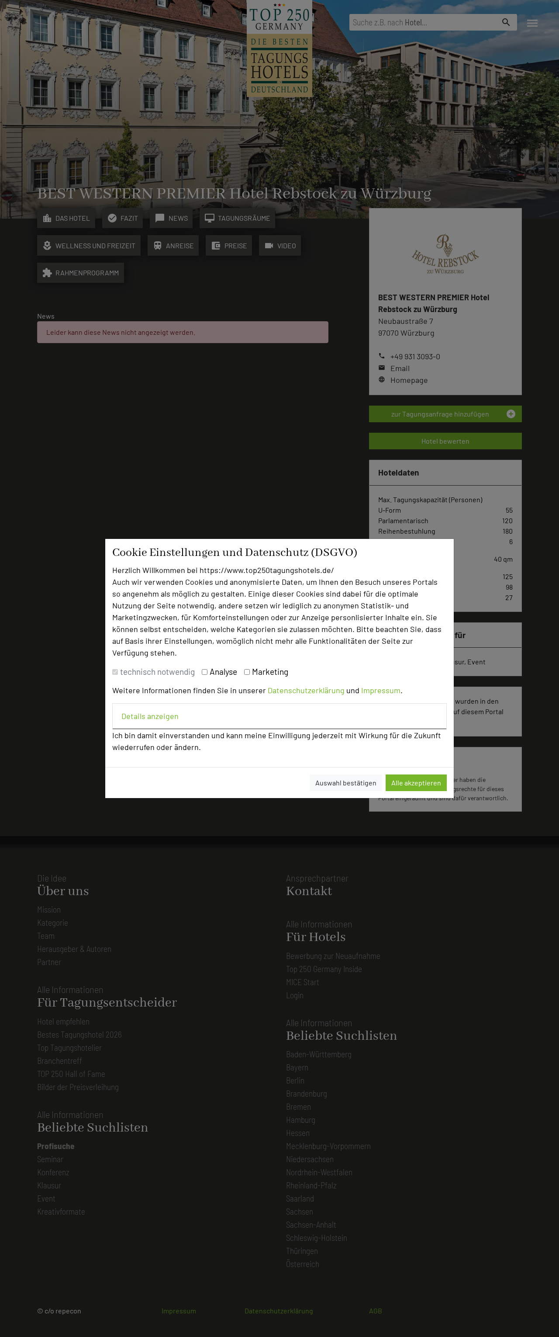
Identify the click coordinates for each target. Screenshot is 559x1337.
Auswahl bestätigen (345, 782)
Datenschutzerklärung (306, 690)
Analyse (223, 672)
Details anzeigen (150, 716)
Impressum (380, 690)
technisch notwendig (157, 672)
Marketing (270, 672)
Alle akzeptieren (416, 782)
